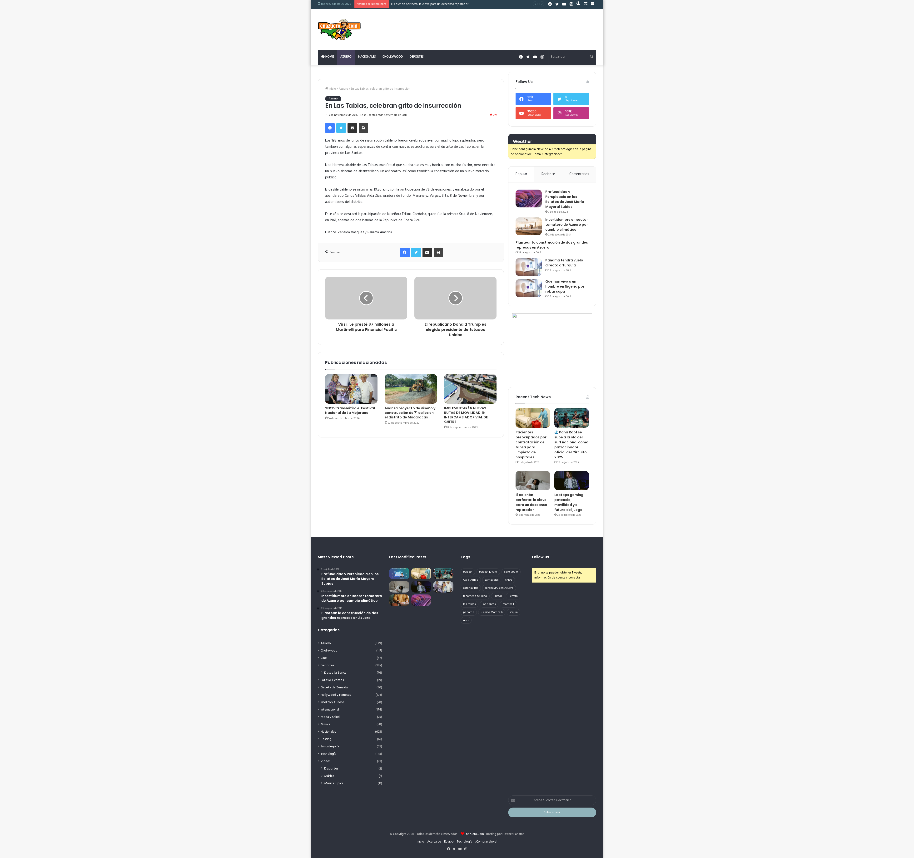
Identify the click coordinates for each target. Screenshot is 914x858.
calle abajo (511, 571)
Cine (324, 658)
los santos (489, 604)
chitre (508, 580)
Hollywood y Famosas (336, 694)
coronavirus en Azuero (499, 588)
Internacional (330, 709)
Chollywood (392, 56)
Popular (521, 174)
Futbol (498, 596)
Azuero (346, 56)
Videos (325, 761)
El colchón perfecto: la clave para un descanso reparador (531, 502)
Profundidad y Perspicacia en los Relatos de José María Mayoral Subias (564, 199)
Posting (326, 739)
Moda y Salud (330, 717)
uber (466, 620)
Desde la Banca (335, 672)
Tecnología (328, 753)
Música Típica (333, 783)
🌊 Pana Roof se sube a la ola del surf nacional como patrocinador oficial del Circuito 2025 (571, 445)
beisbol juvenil (488, 571)
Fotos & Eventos (332, 680)
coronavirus (470, 588)
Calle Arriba (470, 580)
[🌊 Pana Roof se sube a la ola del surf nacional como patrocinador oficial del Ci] (571, 418)
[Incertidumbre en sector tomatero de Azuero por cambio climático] (529, 226)
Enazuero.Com (474, 834)
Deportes (417, 56)
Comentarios (579, 174)
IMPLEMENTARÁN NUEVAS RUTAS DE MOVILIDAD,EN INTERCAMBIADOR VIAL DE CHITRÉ (466, 415)
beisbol (467, 571)
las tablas (469, 604)
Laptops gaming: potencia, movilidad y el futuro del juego (430, 4)
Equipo (449, 841)
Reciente (548, 174)
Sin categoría (330, 746)
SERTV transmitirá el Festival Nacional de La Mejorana (350, 410)
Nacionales (367, 56)
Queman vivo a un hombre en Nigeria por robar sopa (564, 286)
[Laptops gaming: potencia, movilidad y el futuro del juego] (571, 480)
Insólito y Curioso (332, 702)
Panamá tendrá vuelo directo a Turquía (564, 263)
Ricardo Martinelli (492, 612)
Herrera (513, 596)
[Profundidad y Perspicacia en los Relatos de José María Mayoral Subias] (529, 198)
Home (329, 56)
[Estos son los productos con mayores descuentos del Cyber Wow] (399, 600)
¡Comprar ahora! (486, 841)
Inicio (332, 88)
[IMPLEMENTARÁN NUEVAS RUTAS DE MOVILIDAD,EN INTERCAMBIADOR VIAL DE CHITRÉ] (470, 389)
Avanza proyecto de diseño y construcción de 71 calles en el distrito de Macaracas (410, 413)
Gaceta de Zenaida (334, 687)
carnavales (492, 580)
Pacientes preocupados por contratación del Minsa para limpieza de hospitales (531, 445)
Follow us (540, 556)
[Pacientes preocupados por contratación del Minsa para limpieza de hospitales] (533, 418)
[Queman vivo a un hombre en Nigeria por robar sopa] (529, 288)
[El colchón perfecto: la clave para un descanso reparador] (533, 480)
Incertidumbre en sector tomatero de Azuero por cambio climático (566, 224)
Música (325, 724)
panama (468, 612)
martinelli (508, 604)
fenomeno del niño (475, 596)
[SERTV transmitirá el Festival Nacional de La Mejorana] (351, 389)
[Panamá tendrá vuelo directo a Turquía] (529, 267)
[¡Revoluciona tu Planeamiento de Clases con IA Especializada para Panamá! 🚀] (399, 573)
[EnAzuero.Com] (339, 29)
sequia (513, 612)
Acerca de (434, 841)
